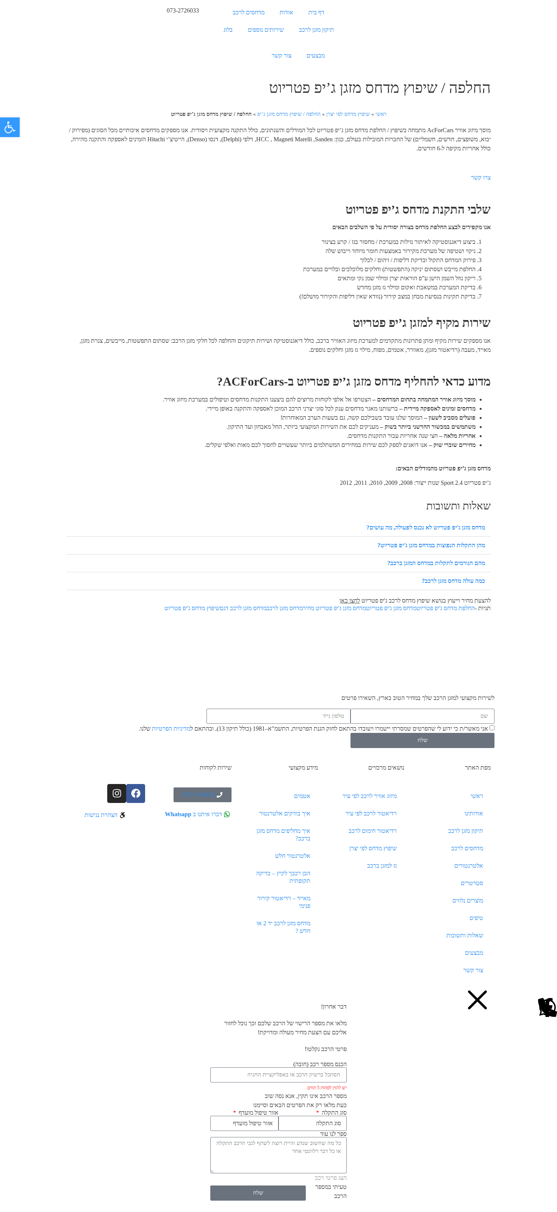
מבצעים (316, 55)
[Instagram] (116, 793)
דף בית (316, 12)
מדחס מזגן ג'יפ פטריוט (391, 608)
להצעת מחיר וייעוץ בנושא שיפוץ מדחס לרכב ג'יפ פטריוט (415, 600)
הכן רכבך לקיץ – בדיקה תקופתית (283, 877)
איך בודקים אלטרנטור (284, 813)
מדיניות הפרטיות (171, 728)
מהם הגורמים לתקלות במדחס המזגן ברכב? (436, 563)
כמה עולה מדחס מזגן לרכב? (453, 581)
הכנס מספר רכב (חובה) (320, 1064)
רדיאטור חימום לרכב (373, 831)
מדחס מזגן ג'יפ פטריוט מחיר (334, 608)
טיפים (476, 918)
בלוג (228, 30)
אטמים (302, 796)
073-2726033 (183, 10)
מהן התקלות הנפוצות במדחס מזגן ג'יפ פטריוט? (431, 545)
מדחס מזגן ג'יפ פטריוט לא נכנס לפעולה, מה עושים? (425, 527)
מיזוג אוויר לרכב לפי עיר (370, 796)
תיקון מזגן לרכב (316, 30)
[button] (278, 528)
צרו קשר (481, 177)
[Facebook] (135, 793)
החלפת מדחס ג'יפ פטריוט (445, 608)
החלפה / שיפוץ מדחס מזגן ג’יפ (289, 114)
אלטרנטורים (468, 865)
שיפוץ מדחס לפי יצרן (348, 114)
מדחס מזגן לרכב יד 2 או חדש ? (283, 927)
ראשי (381, 114)
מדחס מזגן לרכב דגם (243, 608)
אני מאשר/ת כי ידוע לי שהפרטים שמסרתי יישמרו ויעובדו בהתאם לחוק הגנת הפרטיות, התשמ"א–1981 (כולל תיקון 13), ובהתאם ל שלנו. (313, 728)
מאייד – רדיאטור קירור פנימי (283, 902)
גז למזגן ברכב (382, 865)
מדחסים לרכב (248, 12)
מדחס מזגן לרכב (284, 608)
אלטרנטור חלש (292, 856)
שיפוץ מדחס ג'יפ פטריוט (192, 608)
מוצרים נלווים (467, 900)
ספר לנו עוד (333, 1134)
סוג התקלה (333, 1113)
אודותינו (474, 813)
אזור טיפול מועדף (257, 1113)
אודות (286, 12)
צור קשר (281, 55)
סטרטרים (472, 883)
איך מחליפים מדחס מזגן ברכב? (283, 835)
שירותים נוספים (266, 30)
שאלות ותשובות (464, 935)
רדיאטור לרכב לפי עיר (371, 813)
